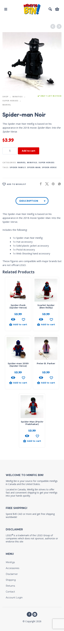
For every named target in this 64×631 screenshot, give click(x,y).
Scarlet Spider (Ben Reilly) (45, 306)
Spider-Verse (49, 167)
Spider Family (18, 167)
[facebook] (29, 614)
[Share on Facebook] (40, 184)
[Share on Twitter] (46, 184)
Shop (5, 96)
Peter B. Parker (46, 363)
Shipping (11, 579)
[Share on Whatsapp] (58, 184)
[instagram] (34, 614)
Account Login (14, 597)
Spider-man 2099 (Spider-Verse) (18, 364)
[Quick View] (13, 319)
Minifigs (17, 96)
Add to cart (28, 150)
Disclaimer (12, 574)
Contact (10, 591)
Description (28, 200)
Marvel (6, 104)
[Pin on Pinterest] (52, 184)
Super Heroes (10, 100)
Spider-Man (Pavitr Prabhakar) (32, 422)
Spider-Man (34, 167)
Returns (10, 585)
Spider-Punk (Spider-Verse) (18, 306)
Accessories (12, 568)
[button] (6, 9)
